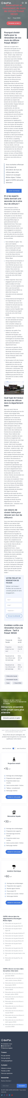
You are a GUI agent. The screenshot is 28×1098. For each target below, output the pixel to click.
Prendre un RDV (5, 1071)
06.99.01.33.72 (6, 1046)
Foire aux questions (6, 1073)
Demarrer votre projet (14, 797)
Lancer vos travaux (14, 191)
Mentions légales (7, 1048)
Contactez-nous (7, 1044)
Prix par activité (5, 1055)
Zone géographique (6, 1061)
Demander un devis (14, 23)
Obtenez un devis (6, 1068)
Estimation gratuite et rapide (11, 718)
